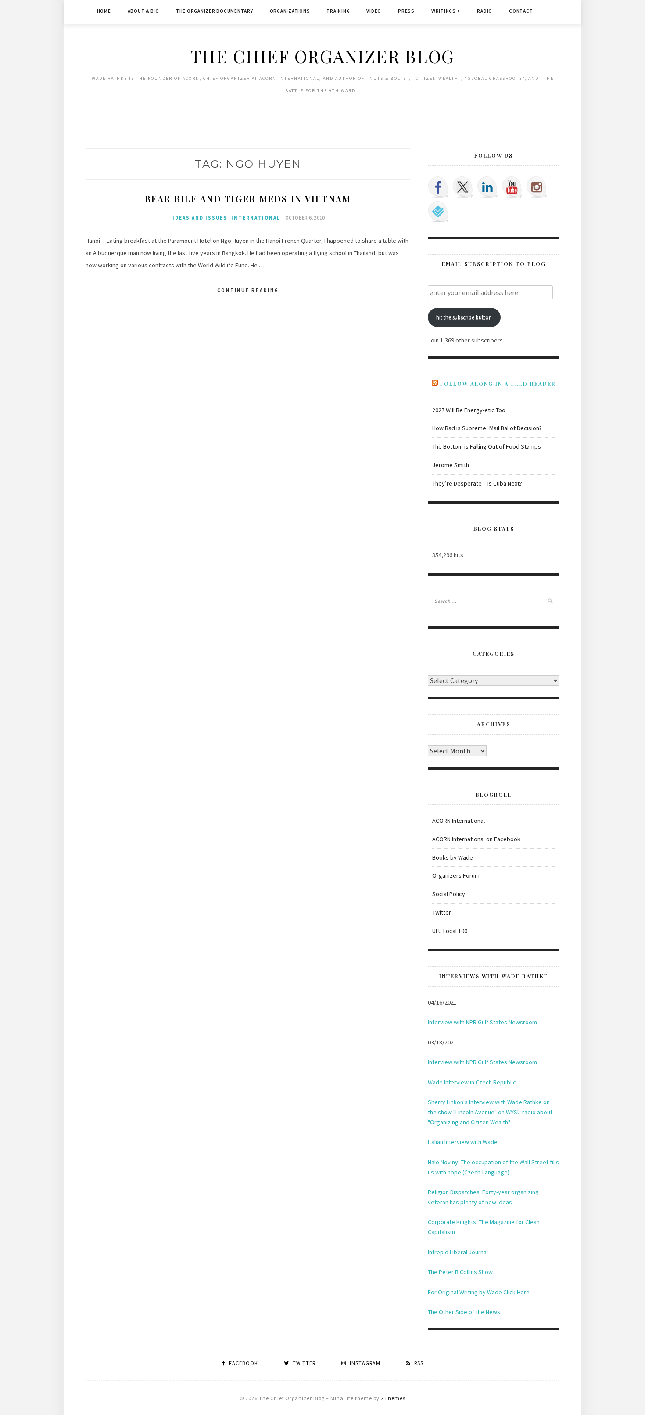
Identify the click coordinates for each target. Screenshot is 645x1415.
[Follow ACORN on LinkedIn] (487, 187)
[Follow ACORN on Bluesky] (438, 211)
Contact (521, 11)
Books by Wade (452, 857)
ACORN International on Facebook (476, 839)
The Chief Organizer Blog (322, 56)
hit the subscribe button (464, 317)
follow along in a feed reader (498, 383)
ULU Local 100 (449, 931)
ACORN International (458, 821)
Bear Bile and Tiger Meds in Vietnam (248, 199)
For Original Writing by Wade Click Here (479, 1292)
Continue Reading (248, 290)
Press (406, 11)
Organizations (290, 11)
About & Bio (143, 11)
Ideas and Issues (199, 218)
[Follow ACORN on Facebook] (438, 187)
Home (104, 11)
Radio (484, 11)
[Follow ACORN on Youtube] (512, 187)
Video (373, 11)
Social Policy (448, 894)
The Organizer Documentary (214, 11)
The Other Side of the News (464, 1312)
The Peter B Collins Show (460, 1272)
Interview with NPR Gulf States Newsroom (482, 1022)
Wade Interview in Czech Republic (472, 1082)
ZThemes (393, 1398)
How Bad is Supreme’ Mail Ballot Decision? (487, 428)
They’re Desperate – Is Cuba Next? (477, 483)
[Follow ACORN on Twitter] (462, 187)
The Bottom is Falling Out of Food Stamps (486, 446)
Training (338, 11)
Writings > (446, 11)
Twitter (441, 912)
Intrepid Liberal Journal (458, 1252)
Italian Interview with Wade (463, 1142)
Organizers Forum (456, 875)
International (255, 218)
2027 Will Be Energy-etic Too (468, 410)
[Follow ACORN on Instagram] (536, 187)
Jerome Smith (450, 465)
